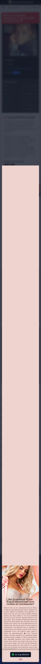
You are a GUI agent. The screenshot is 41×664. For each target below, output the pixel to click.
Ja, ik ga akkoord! (22, 655)
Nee (20, 659)
